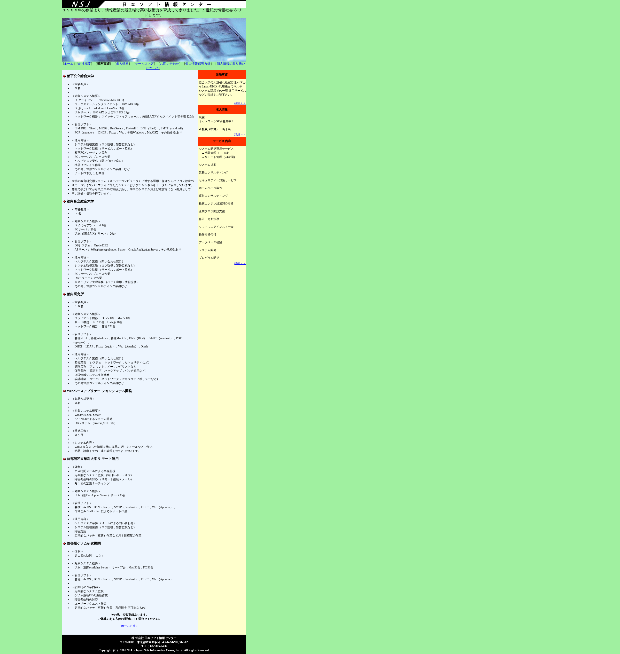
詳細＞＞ (240, 103)
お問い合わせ (169, 63)
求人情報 (122, 63)
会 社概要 (84, 63)
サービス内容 (144, 63)
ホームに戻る (130, 626)
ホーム (68, 63)
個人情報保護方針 (197, 63)
